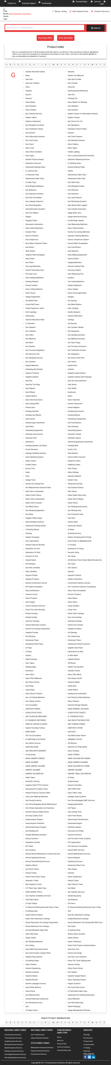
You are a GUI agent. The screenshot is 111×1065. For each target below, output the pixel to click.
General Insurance (32, 972)
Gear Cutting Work (32, 404)
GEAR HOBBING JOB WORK (78, 709)
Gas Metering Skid (32, 995)
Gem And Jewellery (32, 568)
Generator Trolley (31, 880)
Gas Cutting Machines (76, 281)
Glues (27, 75)
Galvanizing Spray (74, 896)
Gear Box (28, 381)
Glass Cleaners (73, 701)
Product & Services (101, 11)
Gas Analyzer (73, 900)
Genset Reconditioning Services (37, 861)
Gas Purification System (77, 350)
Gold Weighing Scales (76, 186)
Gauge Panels (30, 938)
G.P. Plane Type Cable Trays (35, 888)
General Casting (31, 613)
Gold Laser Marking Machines (36, 797)
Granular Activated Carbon (35, 72)
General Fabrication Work (34, 320)
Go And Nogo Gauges (76, 220)
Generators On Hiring (75, 549)
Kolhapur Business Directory (14, 1051)
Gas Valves (72, 362)
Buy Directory (88, 1038)
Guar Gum (29, 79)
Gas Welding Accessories (77, 507)
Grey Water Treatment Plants (36, 243)
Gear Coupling (73, 308)
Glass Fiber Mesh (74, 674)
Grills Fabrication (31, 934)
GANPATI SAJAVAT (75, 770)
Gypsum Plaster (31, 575)
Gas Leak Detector (75, 198)
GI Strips (71, 777)
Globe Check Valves (75, 968)
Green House (30, 293)
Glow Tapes (29, 663)
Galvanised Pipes (32, 640)
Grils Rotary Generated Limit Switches (39, 808)
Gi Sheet (71, 529)
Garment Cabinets (74, 476)
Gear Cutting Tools (75, 812)
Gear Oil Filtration (31, 236)
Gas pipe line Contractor (77, 957)
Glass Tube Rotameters (34, 228)
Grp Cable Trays (74, 182)
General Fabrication (75, 316)
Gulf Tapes (72, 808)
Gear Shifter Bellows (33, 987)
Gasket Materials (31, 365)
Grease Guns (30, 407)
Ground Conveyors (75, 835)
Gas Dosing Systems (33, 800)
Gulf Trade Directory (38, 1035)
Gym (27, 1006)
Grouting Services (74, 533)
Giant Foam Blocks (75, 816)
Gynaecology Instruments (35, 423)
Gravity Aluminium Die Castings (37, 926)
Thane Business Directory (13, 1038)
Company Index (88, 1044)
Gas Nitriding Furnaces (76, 140)
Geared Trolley (73, 880)
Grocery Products (74, 594)
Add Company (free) (80, 11)
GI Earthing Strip (31, 911)
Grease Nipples (74, 407)
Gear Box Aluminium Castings (79, 915)
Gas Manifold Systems (76, 339)
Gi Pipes (28, 648)
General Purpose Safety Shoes (37, 812)
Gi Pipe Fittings (31, 903)
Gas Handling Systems (76, 335)
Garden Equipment (75, 285)
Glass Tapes (72, 148)
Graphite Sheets (31, 976)
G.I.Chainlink (29, 323)
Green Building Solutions (34, 522)
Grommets (29, 671)
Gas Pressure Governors (77, 346)
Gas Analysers (30, 190)
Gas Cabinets (30, 327)
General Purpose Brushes (35, 545)
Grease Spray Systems (76, 934)
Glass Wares (72, 598)
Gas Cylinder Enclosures (77, 209)
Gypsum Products (74, 575)
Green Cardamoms (75, 877)
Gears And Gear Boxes (33, 400)
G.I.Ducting (72, 545)
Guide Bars (29, 426)
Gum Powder (73, 83)
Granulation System (32, 842)
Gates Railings (73, 472)
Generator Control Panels (77, 129)
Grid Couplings (31, 312)
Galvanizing (29, 316)
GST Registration (74, 842)
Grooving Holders (74, 270)
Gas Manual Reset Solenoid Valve (38, 487)
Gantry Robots (73, 938)
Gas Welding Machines (34, 942)
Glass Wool (29, 674)
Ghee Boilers (30, 251)
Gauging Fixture (31, 220)
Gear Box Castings (32, 621)
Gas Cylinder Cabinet (75, 327)
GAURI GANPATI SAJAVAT (35, 766)
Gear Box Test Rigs (32, 384)
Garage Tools (30, 480)
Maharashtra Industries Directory (42, 1047)
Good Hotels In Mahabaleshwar (79, 541)
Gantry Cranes (30, 461)
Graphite (28, 91)
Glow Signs (29, 156)
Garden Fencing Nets (76, 667)
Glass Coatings (73, 751)
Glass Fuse (29, 148)
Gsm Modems (73, 106)
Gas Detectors (73, 194)
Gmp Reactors (73, 251)
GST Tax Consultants (33, 735)
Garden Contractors (75, 579)
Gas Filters (29, 335)
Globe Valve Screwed (33, 503)
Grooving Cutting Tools (34, 816)
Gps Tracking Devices (33, 114)
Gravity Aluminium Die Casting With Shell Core (85, 922)
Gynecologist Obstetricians (78, 819)
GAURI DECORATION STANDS (79, 758)
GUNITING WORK (31, 747)
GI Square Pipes (31, 1010)
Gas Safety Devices (33, 743)
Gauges (28, 217)
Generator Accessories (34, 434)
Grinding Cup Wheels (33, 415)
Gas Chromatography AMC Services (81, 800)
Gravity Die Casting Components (37, 629)
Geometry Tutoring (32, 781)
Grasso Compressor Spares (78, 240)
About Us (60, 1040)
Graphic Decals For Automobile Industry (83, 114)
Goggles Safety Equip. (33, 518)
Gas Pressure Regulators (35, 350)
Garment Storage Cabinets (78, 705)
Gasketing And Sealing (33, 369)
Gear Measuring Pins (76, 274)
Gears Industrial (74, 400)
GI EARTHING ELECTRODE (35, 739)
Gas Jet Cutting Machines (35, 697)
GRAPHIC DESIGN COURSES (36, 724)
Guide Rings (30, 690)
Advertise (86, 1051)
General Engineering (33, 968)
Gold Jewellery (31, 571)
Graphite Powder (31, 632)
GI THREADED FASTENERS (35, 720)
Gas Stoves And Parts (76, 358)
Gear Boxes (72, 384)
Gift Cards (71, 564)
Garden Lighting (74, 152)
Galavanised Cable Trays (77, 175)
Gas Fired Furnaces (75, 136)
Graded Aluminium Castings (78, 919)
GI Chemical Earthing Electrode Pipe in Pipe (42, 907)
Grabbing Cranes (74, 465)
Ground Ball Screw (32, 304)
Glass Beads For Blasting (77, 102)
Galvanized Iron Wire (75, 652)
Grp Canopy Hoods (75, 678)
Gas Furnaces (30, 850)
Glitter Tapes (30, 777)
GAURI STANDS (74, 755)
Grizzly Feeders (31, 285)
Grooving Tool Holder (76, 831)
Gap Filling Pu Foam (75, 884)
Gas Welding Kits (31, 831)
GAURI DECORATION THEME (79, 766)
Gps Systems (73, 110)
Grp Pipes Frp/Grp (32, 682)
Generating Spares (75, 430)
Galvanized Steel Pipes (34, 644)
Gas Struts (72, 556)
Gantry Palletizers (74, 942)
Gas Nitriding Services (33, 1003)
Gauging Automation (75, 804)
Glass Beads (30, 102)
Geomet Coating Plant (76, 266)
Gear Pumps (72, 468)
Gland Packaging (74, 1006)
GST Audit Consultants (33, 587)
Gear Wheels (30, 392)
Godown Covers (31, 594)
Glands (70, 171)
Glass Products (31, 598)
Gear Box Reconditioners (77, 381)
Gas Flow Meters (31, 213)
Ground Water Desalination (78, 243)
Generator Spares (74, 438)
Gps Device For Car (75, 121)
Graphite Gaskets (31, 377)
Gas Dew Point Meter (33, 198)
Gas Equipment (73, 331)
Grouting (28, 533)
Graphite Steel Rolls (75, 648)
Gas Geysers (30, 133)
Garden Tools (73, 480)
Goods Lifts (72, 449)
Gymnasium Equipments (77, 419)
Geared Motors (31, 396)
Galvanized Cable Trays (76, 178)
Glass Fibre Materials (33, 678)
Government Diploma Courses (79, 583)
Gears (70, 396)
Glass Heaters (73, 144)
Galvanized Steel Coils (76, 865)
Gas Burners (72, 323)
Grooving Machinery (32, 266)
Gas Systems (30, 362)
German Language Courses (35, 983)
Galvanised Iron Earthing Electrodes (81, 995)
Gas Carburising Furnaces (35, 136)
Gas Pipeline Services (76, 892)
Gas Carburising (74, 636)
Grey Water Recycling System (36, 949)
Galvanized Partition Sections (79, 644)
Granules (71, 72)
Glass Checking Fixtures (77, 980)
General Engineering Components (80, 442)
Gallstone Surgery (74, 827)
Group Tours (72, 610)
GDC (69, 911)
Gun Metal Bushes (75, 304)
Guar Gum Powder (74, 79)
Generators (29, 442)
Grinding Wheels (74, 415)
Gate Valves (72, 491)
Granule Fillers (30, 232)
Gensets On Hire (31, 556)
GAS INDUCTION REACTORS (78, 720)
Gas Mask (29, 514)
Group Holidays (73, 606)
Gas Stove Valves (32, 869)
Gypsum (71, 571)
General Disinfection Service (36, 583)
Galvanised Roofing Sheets (35, 526)
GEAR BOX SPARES (32, 709)
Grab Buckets (73, 453)
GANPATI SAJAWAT (32, 770)
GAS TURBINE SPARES (76, 724)
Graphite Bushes (31, 980)
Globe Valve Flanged (75, 499)
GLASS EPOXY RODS (33, 713)
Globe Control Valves (33, 495)
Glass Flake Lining (75, 793)
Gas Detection (73, 190)
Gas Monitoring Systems (77, 201)
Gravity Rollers (73, 259)
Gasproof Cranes (74, 461)
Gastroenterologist (75, 823)
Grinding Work (73, 446)
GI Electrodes (30, 755)
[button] (82, 2)
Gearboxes (72, 392)
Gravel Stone (30, 991)
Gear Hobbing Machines (34, 278)
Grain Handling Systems (34, 457)
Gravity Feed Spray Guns (34, 270)
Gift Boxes (72, 663)
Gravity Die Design (75, 953)
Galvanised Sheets (75, 526)
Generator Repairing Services (79, 159)
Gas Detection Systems (34, 194)
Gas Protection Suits (75, 514)
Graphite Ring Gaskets (33, 957)
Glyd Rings (29, 686)
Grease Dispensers (75, 404)
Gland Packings (31, 659)
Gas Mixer (29, 343)
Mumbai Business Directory (14, 1044)
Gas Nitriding (30, 636)
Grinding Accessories (76, 411)
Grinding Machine (31, 281)
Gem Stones (72, 568)
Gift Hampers (30, 564)
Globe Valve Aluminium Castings (37, 919)
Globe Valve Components (35, 499)
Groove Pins (30, 468)
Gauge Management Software (79, 1010)
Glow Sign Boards (32, 541)
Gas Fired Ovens (31, 140)
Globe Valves (73, 503)
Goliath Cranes (30, 465)
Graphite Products (32, 579)
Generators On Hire (32, 549)
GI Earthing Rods (74, 930)
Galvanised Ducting (75, 484)
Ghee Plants (30, 259)
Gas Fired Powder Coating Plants (38, 953)
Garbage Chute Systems (77, 797)
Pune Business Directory (13, 1035)
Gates (27, 472)
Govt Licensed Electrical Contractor (81, 156)
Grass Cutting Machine (33, 289)
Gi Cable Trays (30, 182)
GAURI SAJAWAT (31, 762)
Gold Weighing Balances (34, 186)
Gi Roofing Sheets (32, 529)
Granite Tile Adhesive (76, 75)
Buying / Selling (61, 11)
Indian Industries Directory (40, 1038)
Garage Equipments (32, 297)
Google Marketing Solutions (36, 835)
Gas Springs (72, 301)
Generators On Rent (32, 552)
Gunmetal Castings (75, 621)
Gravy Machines (74, 999)
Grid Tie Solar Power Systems (79, 839)
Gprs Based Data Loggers (77, 205)
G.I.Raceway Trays (32, 175)
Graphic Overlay (74, 117)
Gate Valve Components (34, 491)
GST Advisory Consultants (77, 846)
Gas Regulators (73, 354)
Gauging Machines (75, 262)
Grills (27, 476)
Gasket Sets (72, 365)
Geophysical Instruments (77, 694)
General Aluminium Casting (35, 625)
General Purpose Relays (34, 159)
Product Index (88, 1041)
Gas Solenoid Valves (75, 487)
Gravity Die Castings (75, 625)
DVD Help (86, 1035)
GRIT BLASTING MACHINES (36, 716)
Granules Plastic (74, 671)
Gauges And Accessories (77, 217)
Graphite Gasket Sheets (77, 373)
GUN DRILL (72, 732)
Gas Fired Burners (74, 423)
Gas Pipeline (30, 346)
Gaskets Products (32, 373)
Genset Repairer (74, 858)
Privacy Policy (61, 1044)
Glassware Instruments (34, 224)
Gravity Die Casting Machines (79, 232)
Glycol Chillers (30, 110)
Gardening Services (75, 861)
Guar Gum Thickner (32, 83)
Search (97, 28)
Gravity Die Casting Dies (34, 484)
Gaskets (71, 369)
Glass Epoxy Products (33, 694)
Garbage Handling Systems (35, 453)
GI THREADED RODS (75, 716)
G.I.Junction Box (31, 171)
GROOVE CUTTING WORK (77, 747)
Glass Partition (31, 964)
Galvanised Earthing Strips (35, 167)
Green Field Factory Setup (35, 877)
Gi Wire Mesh (73, 655)
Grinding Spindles (32, 411)
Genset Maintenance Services (79, 854)
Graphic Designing (32, 537)
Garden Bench (30, 560)
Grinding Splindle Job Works (36, 446)
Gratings (71, 320)
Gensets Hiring (73, 552)
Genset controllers (75, 785)
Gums (27, 87)
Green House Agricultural (77, 293)
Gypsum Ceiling (74, 964)
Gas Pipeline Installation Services (38, 896)
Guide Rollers (73, 690)
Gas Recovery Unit (32, 354)
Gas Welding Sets (74, 510)
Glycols (28, 95)
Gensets (71, 873)
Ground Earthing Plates (76, 167)
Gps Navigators (73, 125)
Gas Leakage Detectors (34, 201)
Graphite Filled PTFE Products (36, 785)
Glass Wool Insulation (33, 152)
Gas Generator (73, 426)
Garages (71, 297)
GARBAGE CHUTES (75, 739)
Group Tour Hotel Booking (35, 610)
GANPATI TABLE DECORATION (79, 774)
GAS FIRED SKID (74, 789)
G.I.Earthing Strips (74, 163)
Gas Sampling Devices (34, 358)
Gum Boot (71, 518)
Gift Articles (72, 743)
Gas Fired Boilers (74, 247)
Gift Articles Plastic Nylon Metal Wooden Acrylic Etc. (87, 560)
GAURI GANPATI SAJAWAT (78, 762)
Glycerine (71, 87)
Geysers (71, 133)
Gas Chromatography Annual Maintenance (41, 804)
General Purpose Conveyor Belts (37, 793)
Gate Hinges (72, 869)
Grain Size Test (73, 949)
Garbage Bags (30, 667)
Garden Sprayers (74, 312)
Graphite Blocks (74, 659)
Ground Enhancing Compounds (36, 999)
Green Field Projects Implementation (81, 945)
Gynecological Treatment (34, 823)
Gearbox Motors (31, 865)
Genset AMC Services (76, 850)
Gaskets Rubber (74, 682)
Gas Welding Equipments (34, 510)
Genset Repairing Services (35, 858)
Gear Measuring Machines (77, 224)
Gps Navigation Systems (34, 125)
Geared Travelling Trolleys (35, 728)
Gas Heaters (72, 972)
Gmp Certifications (32, 591)
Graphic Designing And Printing (79, 537)
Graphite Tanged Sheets (77, 976)
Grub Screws (30, 419)
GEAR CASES (30, 732)
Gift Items (71, 903)
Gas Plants (29, 262)
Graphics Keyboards (33, 121)
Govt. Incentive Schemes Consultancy (82, 587)
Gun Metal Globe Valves (77, 735)
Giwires (28, 655)
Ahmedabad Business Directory (15, 1057)
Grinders (71, 278)
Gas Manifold (30, 339)
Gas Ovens (29, 144)
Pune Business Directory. (55, 1063)
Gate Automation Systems (35, 209)
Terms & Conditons (63, 1047)
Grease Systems (31, 839)
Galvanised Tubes (74, 640)
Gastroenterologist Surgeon (35, 827)
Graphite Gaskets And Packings (80, 377)
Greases (28, 98)
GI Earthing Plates (32, 961)
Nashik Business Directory (13, 1048)
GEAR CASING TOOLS (33, 892)
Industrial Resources (64, 1050)
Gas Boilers (29, 247)
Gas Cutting (29, 945)
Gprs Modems (30, 106)
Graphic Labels (31, 117)
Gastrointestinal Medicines (78, 91)
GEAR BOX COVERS (75, 728)
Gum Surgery (30, 602)
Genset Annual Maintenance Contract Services (42, 854)
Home (59, 1037)
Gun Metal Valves (32, 507)
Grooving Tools (31, 274)
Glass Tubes (72, 602)
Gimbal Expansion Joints (34, 308)
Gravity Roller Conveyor (76, 457)
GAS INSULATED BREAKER (35, 751)
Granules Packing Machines (78, 236)
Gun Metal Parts (31, 301)
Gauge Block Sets (74, 213)
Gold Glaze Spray (31, 900)
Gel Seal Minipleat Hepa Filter (36, 930)
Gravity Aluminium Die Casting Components (41, 922)
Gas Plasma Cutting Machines (79, 697)
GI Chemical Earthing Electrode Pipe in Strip (84, 907)
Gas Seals (71, 926)
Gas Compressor (31, 240)
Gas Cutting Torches (33, 701)
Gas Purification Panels (34, 129)
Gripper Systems (74, 983)
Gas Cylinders (30, 331)
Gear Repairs (30, 388)
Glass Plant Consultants (77, 591)
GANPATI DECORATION (34, 774)
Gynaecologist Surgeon (34, 819)
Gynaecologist (73, 781)
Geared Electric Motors (34, 915)
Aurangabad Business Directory (15, 1054)
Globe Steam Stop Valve (77, 495)
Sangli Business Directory (13, 1041)
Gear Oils (71, 95)
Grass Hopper (73, 289)
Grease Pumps (31, 873)
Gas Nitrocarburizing (75, 1003)
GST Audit (29, 846)
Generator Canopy (74, 434)
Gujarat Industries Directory (40, 1051)
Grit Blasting (72, 632)
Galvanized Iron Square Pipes (36, 789)
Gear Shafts (72, 388)
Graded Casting (31, 617)
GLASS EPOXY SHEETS (77, 713)
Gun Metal (71, 888)
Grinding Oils (72, 98)
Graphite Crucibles (75, 629)
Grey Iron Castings (75, 617)
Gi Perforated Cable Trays (77, 991)
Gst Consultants (31, 705)
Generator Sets (31, 438)
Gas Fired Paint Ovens (76, 987)
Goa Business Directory (39, 1054)
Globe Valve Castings (76, 613)
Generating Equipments (34, 430)
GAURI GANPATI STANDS (35, 758)
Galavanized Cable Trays (34, 178)
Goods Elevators (31, 449)
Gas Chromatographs (33, 205)
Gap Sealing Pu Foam (33, 884)
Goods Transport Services (35, 606)
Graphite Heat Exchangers (35, 255)
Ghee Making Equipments (77, 255)
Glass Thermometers (76, 228)
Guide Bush (72, 686)
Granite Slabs (73, 522)
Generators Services (33, 163)
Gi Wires (28, 652)
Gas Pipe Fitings (74, 343)
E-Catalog (86, 1048)
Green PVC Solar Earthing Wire (79, 961)
